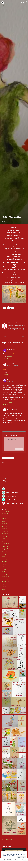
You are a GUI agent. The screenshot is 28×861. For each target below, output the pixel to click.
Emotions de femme (7, 839)
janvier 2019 (4, 541)
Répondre (6, 358)
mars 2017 (4, 571)
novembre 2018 (5, 544)
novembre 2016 (5, 578)
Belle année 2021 (5, 464)
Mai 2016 (4, 588)
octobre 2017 (5, 559)
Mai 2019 (4, 538)
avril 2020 (4, 521)
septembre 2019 (5, 533)
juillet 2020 (4, 520)
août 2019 (4, 534)
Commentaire (19, 449)
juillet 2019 (4, 536)
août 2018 (4, 549)
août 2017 (4, 563)
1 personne (10, 356)
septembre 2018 (5, 548)
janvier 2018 (4, 554)
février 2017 (4, 573)
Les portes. (22, 336)
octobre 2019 (5, 531)
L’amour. (5, 336)
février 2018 (4, 553)
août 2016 (4, 583)
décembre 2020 (5, 511)
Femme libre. (14, 499)
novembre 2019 (5, 529)
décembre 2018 (5, 543)
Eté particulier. (5, 477)
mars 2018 (4, 551)
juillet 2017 (4, 564)
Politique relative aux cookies (9, 855)
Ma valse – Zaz (5, 471)
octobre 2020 (5, 515)
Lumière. (4, 480)
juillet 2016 (4, 584)
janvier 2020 (4, 526)
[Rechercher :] (8, 457)
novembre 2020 (5, 513)
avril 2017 (4, 569)
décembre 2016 (5, 576)
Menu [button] (24, 3)
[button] (10, 602)
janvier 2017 (4, 574)
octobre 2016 (5, 579)
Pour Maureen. (19, 503)
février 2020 (4, 524)
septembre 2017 (5, 561)
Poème (13, 219)
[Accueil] (2, 2)
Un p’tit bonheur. (15, 489)
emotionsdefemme (6, 219)
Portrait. (4, 468)
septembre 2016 (5, 581)
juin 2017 (4, 566)
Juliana (7, 499)
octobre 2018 (5, 546)
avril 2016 (4, 589)
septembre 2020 (5, 516)
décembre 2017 (5, 556)
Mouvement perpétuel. (7, 474)
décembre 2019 (5, 528)
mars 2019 (4, 539)
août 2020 (4, 518)
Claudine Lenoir (11, 349)
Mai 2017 (4, 568)
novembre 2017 (5, 558)
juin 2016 (4, 586)
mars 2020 (4, 523)
